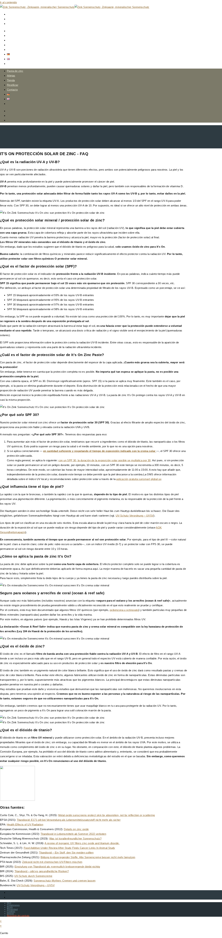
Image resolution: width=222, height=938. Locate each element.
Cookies (11, 911)
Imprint (10, 913)
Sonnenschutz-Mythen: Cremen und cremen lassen (64, 880)
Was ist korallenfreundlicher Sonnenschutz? (75, 838)
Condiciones (13, 905)
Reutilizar (12, 84)
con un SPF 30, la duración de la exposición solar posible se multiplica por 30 (104, 460)
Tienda (11, 80)
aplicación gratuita (138, 479)
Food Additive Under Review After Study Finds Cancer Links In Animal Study (69, 847)
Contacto (12, 89)
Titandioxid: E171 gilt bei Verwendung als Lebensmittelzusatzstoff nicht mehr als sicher (69, 819)
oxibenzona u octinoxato (124, 609)
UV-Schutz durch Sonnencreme (33, 875)
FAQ (9, 903)
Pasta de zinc (15, 70)
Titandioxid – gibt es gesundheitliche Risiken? (42, 871)
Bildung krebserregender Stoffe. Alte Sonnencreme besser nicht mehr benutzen (88, 857)
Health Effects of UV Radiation (25, 824)
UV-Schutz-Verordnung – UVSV (135, 515)
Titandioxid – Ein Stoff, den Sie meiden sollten (66, 852)
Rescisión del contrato (18, 915)
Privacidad (12, 909)
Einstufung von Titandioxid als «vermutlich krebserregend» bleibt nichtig (57, 866)
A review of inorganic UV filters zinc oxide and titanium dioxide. (82, 843)
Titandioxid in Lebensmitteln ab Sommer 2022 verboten (73, 833)
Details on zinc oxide (76, 829)
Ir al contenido (8, 2)
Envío (10, 907)
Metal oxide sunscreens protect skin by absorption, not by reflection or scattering (106, 815)
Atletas (11, 75)
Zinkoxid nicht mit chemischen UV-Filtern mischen (52, 861)
